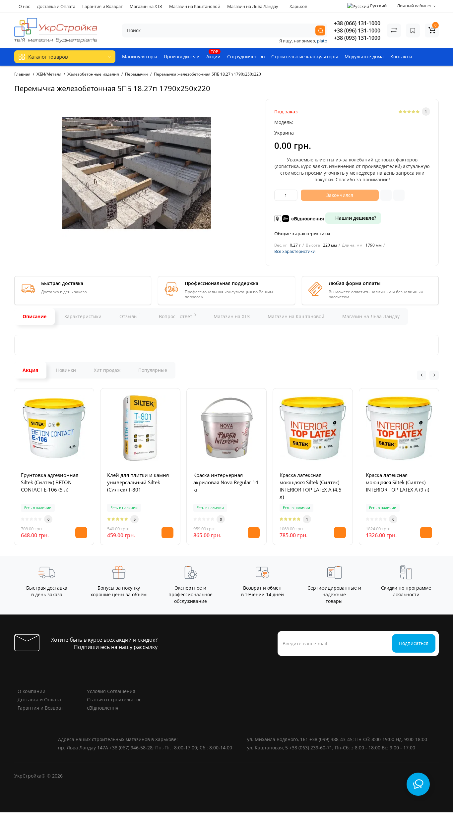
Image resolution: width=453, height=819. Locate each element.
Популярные (152, 370)
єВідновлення (102, 708)
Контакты (401, 56)
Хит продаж (107, 370)
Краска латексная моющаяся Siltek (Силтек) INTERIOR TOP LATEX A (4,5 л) (311, 486)
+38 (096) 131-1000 (357, 30)
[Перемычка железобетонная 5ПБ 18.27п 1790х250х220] (136, 173)
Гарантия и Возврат (102, 6)
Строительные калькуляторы (304, 56)
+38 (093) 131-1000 (357, 37)
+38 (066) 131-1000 (357, 23)
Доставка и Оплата (56, 6)
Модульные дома (364, 56)
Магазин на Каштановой (194, 6)
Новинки (66, 370)
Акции (213, 54)
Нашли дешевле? (355, 218)
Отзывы (130, 316)
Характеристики (82, 316)
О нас (24, 6)
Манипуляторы (139, 56)
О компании (31, 691)
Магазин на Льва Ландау (252, 6)
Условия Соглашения (111, 691)
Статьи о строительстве (114, 699)
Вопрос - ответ (177, 316)
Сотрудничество (246, 56)
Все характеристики (294, 251)
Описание (34, 316)
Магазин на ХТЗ (146, 6)
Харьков (298, 6)
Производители (182, 56)
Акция (30, 370)
